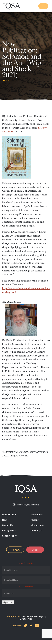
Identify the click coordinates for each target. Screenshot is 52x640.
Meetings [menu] (35, 519)
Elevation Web (26, 618)
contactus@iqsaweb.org (28, 504)
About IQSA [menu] (36, 530)
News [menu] (5, 519)
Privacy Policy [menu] (9, 530)
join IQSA (15, 549)
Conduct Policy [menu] (9, 535)
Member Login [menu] (9, 514)
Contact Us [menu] (7, 525)
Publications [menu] (37, 514)
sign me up (8, 602)
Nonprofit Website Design (32, 616)
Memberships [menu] (37, 525)
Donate (35, 549)
